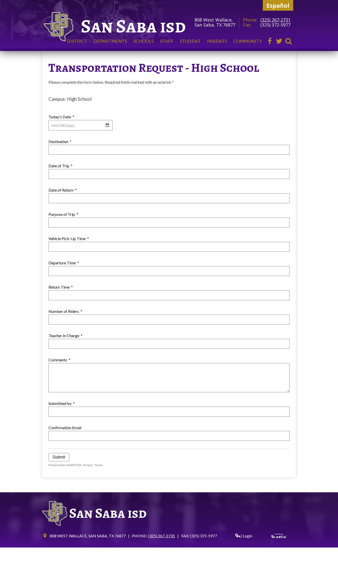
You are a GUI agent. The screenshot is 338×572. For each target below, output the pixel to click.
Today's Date (61, 116)
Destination (60, 141)
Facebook (269, 41)
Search (288, 41)
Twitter (279, 41)
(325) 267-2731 (275, 20)
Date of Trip (60, 165)
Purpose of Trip (63, 214)
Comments (59, 359)
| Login (246, 535)
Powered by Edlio (279, 535)
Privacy (88, 465)
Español (278, 5)
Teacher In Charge (65, 335)
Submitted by (61, 403)
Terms (99, 465)
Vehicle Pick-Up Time (68, 238)
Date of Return (62, 190)
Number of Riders (65, 311)
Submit (59, 457)
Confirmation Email (64, 427)
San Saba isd (133, 26)
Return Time (60, 287)
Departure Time (63, 262)
